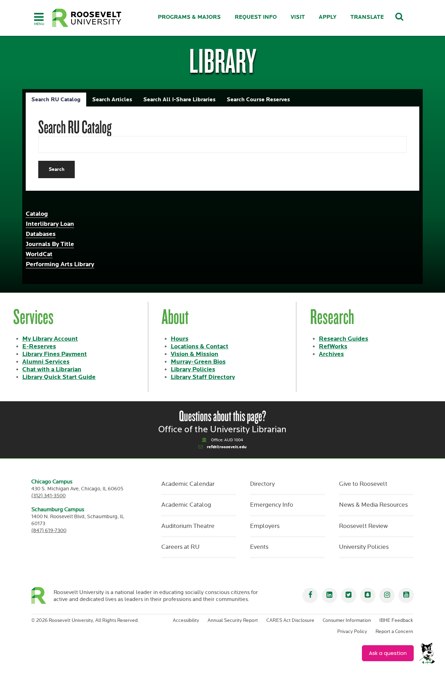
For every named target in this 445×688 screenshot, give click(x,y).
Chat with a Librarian (51, 369)
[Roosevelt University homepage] (42, 595)
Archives (331, 354)
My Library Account (50, 338)
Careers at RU (180, 547)
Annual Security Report (233, 620)
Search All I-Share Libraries (179, 99)
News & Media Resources (373, 504)
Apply (328, 17)
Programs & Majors (189, 17)
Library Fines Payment (54, 354)
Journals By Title (50, 244)
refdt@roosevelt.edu (226, 447)
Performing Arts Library (60, 264)
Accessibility (186, 620)
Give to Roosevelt (363, 484)
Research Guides (343, 338)
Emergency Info (271, 504)
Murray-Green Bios (198, 361)
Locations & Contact (199, 346)
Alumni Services (46, 361)
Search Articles (112, 99)
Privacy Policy (352, 631)
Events (259, 547)
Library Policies (193, 369)
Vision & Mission (194, 354)
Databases (41, 234)
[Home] (87, 18)
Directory (262, 484)
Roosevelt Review (363, 526)
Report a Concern (394, 631)
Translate (367, 17)
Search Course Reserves (258, 99)
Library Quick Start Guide (59, 377)
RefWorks (333, 346)
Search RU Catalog (56, 99)
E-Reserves (39, 346)
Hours (179, 338)
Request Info (256, 17)
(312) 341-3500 (48, 496)
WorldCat (39, 254)
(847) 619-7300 (48, 530)
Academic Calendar (188, 484)
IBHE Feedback (396, 620)
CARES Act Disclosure (290, 620)
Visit (298, 17)
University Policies (364, 547)
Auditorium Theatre (188, 526)
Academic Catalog (186, 504)
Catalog (37, 214)
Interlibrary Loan (50, 224)
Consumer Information (347, 620)
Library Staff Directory (203, 377)
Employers (265, 526)
